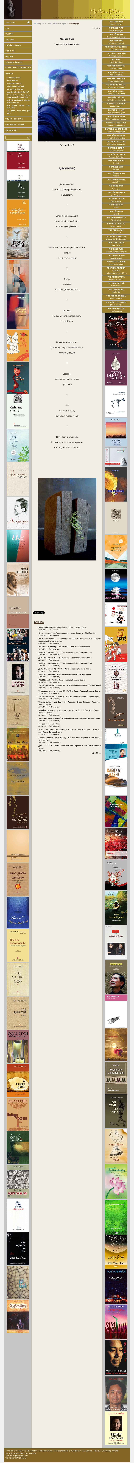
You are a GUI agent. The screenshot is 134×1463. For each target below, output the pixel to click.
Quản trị (23, 1458)
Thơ (7, 28)
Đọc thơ (9, 57)
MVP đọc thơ (76, 1451)
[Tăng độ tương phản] (98, 35)
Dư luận (9, 73)
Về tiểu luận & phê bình (15, 86)
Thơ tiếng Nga (73, 24)
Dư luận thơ (87, 1451)
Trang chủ (10, 23)
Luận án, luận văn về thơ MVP (18, 92)
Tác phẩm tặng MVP (14, 62)
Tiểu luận (9, 40)
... (100, 753)
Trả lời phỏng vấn (61, 1451)
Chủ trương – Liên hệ (14, 125)
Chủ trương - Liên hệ (110, 1451)
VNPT (16, 1458)
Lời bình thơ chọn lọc (15, 89)
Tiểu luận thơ (32, 1451)
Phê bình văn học (13, 45)
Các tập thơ (20, 1451)
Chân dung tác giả (13, 77)
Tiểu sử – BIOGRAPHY (14, 119)
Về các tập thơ (12, 80)
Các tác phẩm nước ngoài (56, 24)
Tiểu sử (97, 1451)
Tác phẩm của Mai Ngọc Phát (18, 68)
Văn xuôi (9, 34)
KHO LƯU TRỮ (11, 130)
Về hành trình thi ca (14, 83)
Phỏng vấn (10, 51)
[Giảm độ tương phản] (101, 35)
